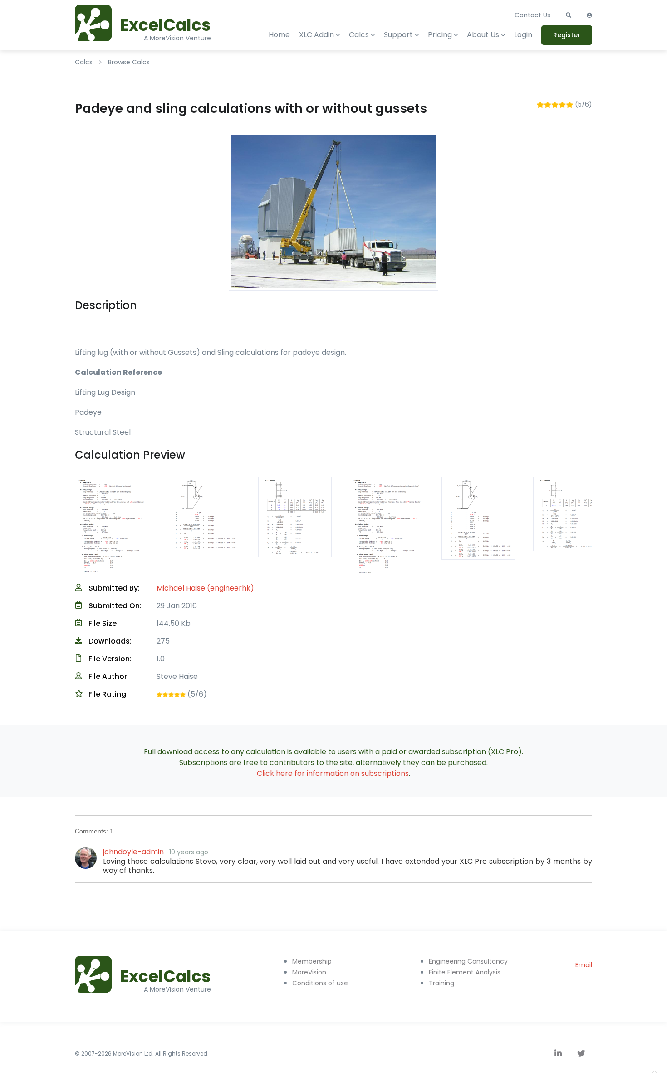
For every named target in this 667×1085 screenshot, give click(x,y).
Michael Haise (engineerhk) (205, 588)
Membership (312, 961)
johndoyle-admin (133, 852)
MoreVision (309, 972)
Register (566, 34)
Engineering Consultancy (468, 961)
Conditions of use (320, 983)
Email (583, 964)
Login (523, 34)
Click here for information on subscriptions (333, 773)
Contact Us (532, 14)
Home (279, 34)
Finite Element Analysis (464, 972)
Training (441, 983)
